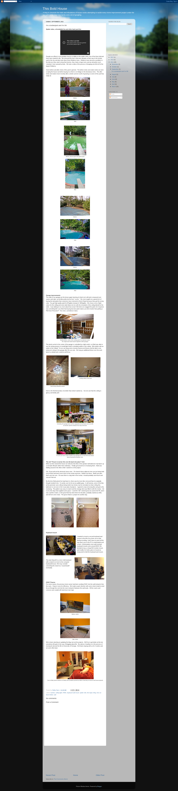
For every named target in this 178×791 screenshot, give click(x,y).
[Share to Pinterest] (78, 690)
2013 (112, 59)
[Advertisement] (75, 760)
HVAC (64, 692)
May (113, 81)
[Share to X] (75, 690)
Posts (112, 94)
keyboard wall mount (73, 692)
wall (55, 694)
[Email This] (71, 690)
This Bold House (55, 8)
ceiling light (59, 692)
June (113, 79)
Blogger (99, 786)
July (113, 77)
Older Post (100, 775)
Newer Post (50, 775)
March (114, 86)
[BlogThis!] (73, 690)
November (115, 64)
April (113, 84)
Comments (114, 97)
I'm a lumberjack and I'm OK (120, 71)
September (115, 69)
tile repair (90, 692)
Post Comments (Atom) (61, 779)
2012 (112, 62)
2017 (112, 57)
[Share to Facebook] (77, 690)
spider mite (83, 692)
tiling (94, 692)
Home (75, 775)
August (114, 74)
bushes (53, 692)
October (114, 66)
